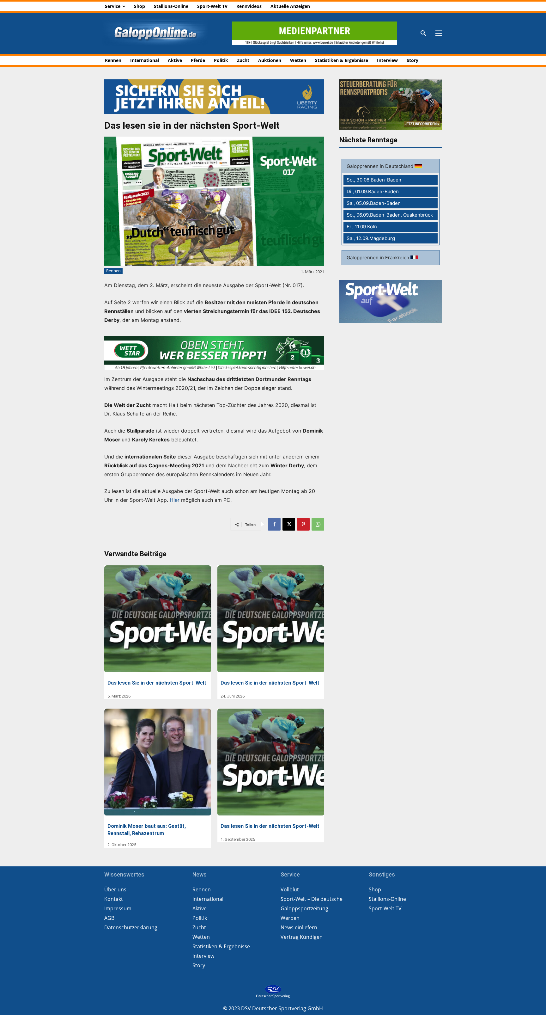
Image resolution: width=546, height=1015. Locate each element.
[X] (288, 524)
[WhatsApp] (318, 524)
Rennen (113, 271)
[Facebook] (274, 524)
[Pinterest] (303, 524)
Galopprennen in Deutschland (381, 166)
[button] (423, 33)
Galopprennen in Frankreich (378, 258)
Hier (174, 500)
